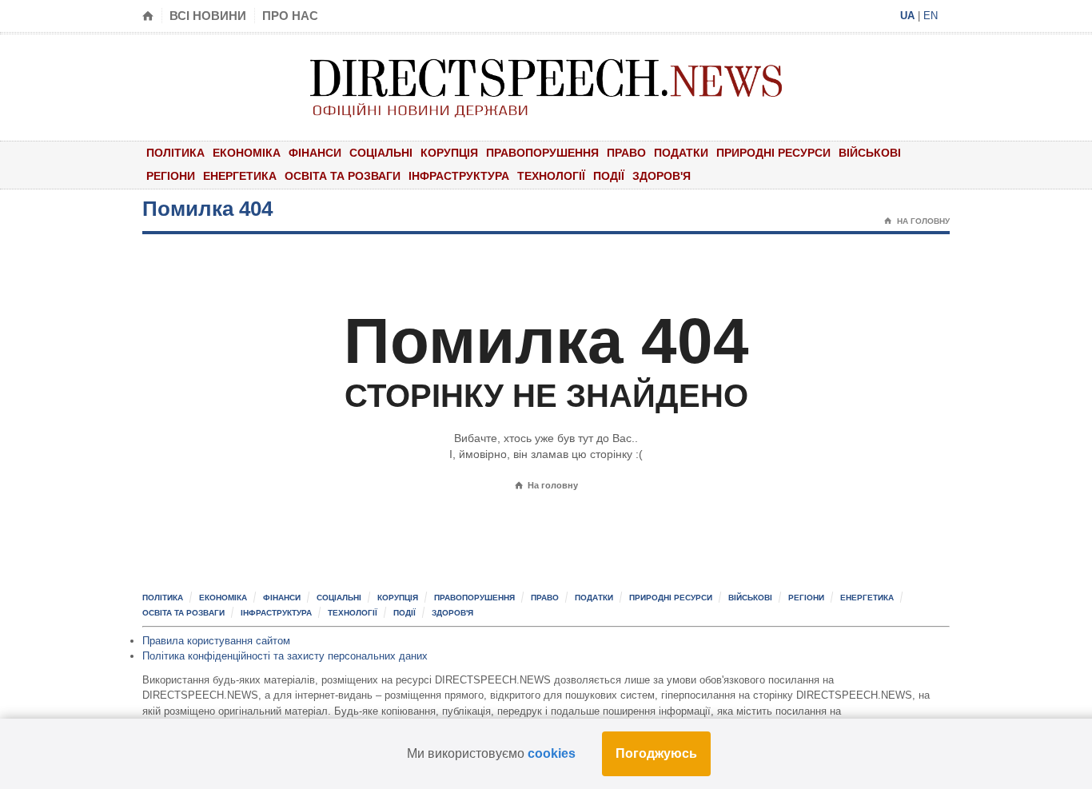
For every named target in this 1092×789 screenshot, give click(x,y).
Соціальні (380, 152)
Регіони (170, 175)
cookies (552, 753)
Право (626, 152)
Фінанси (315, 152)
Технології (551, 175)
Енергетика (240, 175)
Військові (870, 152)
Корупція (449, 152)
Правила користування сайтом (216, 641)
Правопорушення (542, 152)
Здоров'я (661, 175)
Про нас (290, 15)
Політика (175, 152)
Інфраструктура (459, 175)
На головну (917, 221)
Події (608, 175)
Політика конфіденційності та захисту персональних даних (285, 656)
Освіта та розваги (343, 175)
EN (930, 16)
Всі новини (207, 15)
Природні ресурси (773, 152)
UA (907, 16)
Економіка (247, 152)
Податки (681, 152)
